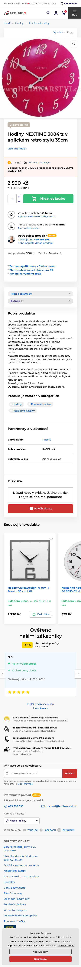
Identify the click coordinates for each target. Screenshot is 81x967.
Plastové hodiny (41, 404)
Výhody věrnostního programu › (36, 216)
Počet (12, 198)
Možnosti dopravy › (39, 162)
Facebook (50, 829)
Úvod (7, 23)
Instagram (68, 829)
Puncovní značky (14, 921)
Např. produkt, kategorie (28, 38)
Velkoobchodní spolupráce (20, 915)
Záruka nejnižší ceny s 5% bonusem (32, 266)
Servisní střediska (15, 904)
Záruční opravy (13, 893)
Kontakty (9, 881)
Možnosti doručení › (29, 228)
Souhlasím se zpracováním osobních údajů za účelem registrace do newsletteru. (40, 782)
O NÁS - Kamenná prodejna (21, 865)
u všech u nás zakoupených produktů (34, 730)
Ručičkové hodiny (39, 23)
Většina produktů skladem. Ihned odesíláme (28, 753)
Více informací (25, 783)
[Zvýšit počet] (19, 196)
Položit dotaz (42, 508)
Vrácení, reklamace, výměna (21, 876)
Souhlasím (40, 959)
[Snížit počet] (19, 201)
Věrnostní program (15, 909)
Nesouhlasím (40, 951)
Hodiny (19, 23)
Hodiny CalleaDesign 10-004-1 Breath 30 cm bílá (28, 589)
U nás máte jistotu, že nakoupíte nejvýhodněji (38, 741)
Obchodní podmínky (17, 898)
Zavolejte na (33, 239)
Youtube (32, 829)
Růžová (46, 439)
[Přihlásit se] (56, 13)
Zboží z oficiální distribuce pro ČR (31, 269)
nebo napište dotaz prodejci (35, 242)
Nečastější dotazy (15, 870)
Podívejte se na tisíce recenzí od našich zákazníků (40, 720)
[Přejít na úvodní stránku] (15, 13)
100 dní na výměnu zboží (25, 273)
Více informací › (17, 148)
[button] (48, 13)
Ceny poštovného (14, 887)
